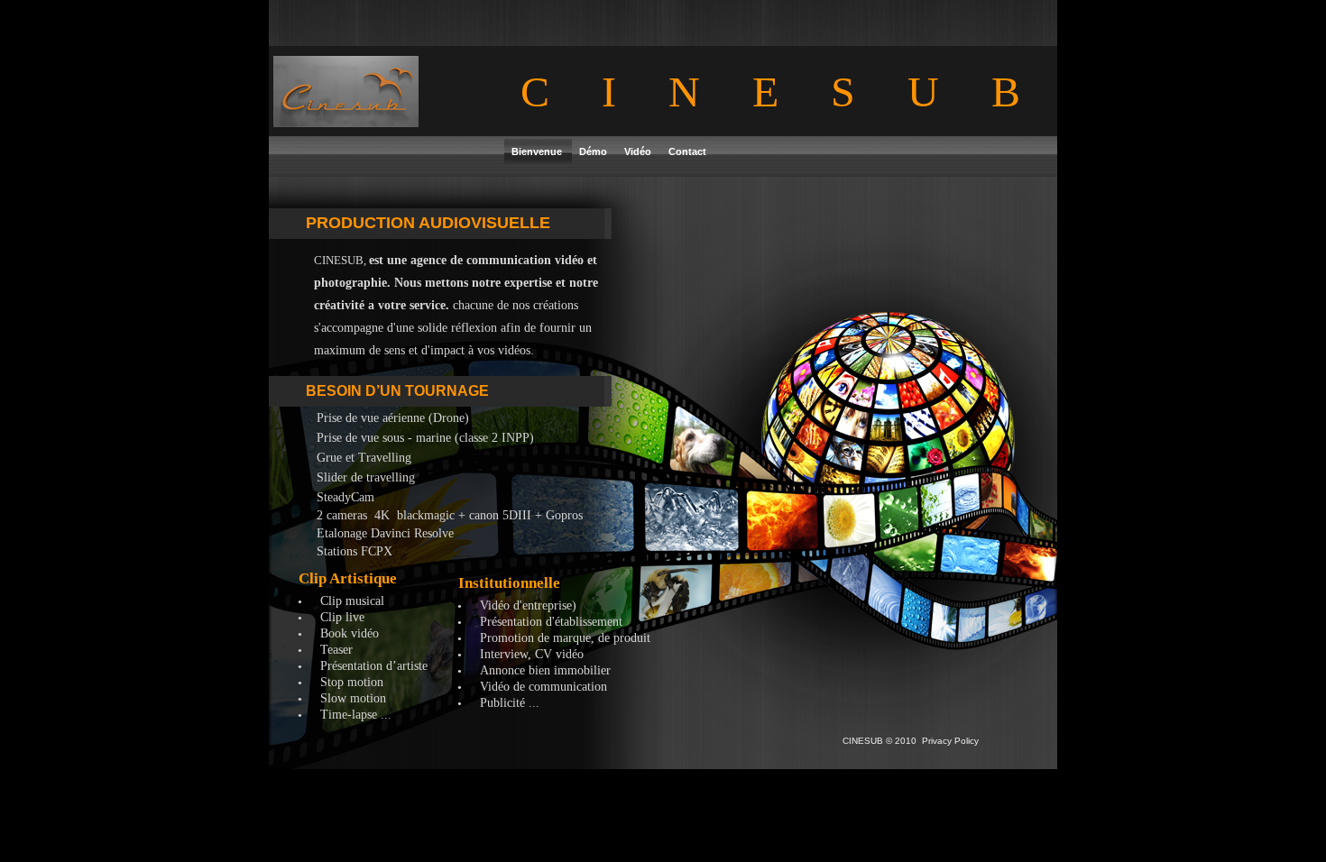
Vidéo (639, 151)
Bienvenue (538, 151)
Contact (687, 151)
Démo (594, 151)
